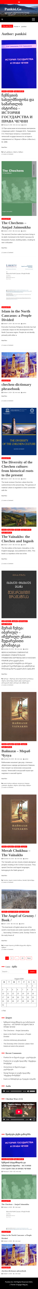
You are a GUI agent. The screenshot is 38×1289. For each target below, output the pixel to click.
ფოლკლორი (6, 219)
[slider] (32, 1091)
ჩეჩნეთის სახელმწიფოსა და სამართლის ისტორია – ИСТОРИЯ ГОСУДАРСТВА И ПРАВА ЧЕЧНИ (18, 108)
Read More (4, 147)
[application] (19, 1091)
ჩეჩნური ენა (25, 683)
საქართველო (23, 621)
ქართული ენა (17, 683)
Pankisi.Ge (13, 9)
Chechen (5, 880)
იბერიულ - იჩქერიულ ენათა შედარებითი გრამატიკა (18, 678)
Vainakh (24, 880)
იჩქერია (10, 91)
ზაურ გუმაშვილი (8, 152)
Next (29, 958)
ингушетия (21, 783)
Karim (6, 1079)
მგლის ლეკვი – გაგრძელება (25, 1057)
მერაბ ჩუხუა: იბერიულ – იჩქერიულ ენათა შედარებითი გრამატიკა (16, 636)
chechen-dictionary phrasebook (15, 1040)
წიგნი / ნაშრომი (18, 91)
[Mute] (28, 1091)
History (4, 91)
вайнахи (14, 783)
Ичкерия (27, 783)
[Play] (4, 1091)
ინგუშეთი (10, 529)
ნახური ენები (18, 681)
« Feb (4, 1011)
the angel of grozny (8, 945)
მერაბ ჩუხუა (10, 681)
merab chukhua (7, 783)
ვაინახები (4, 785)
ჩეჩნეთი (20, 152)
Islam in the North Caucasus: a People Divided (17, 315)
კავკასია (14, 621)
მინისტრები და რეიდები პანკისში (23, 1079)
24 (22, 958)
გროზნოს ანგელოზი (20, 945)
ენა (3, 621)
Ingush (11, 880)
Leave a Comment (8, 154)
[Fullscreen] (34, 1119)
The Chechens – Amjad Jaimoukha (16, 1030)
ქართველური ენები (7, 683)
